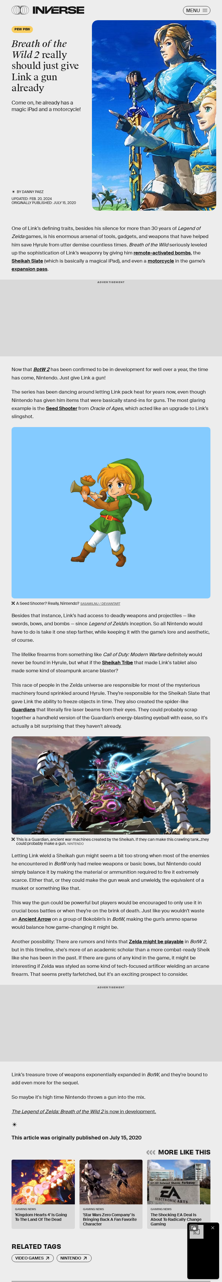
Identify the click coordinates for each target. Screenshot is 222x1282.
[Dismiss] (212, 1227)
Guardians (23, 710)
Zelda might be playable (156, 942)
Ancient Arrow (34, 919)
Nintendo (70, 1258)
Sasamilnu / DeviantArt (100, 604)
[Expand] (193, 1227)
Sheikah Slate (27, 261)
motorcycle (161, 261)
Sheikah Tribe (117, 663)
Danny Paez (33, 192)
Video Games (29, 1258)
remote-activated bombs (162, 253)
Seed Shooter (61, 408)
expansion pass (29, 269)
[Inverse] (58, 10)
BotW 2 (41, 369)
